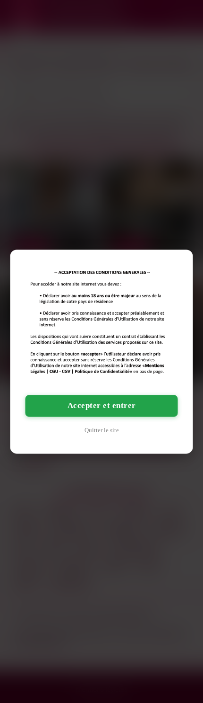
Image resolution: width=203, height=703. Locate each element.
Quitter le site (102, 430)
